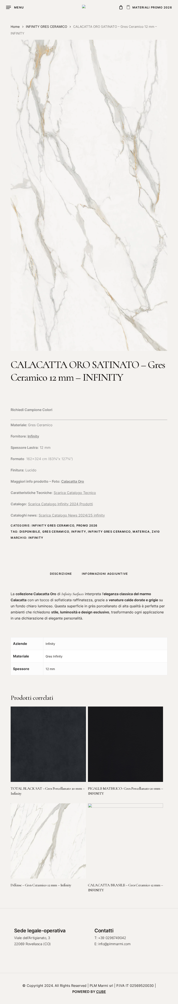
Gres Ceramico (55, 531)
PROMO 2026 (86, 525)
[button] (15, 7)
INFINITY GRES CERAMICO (46, 27)
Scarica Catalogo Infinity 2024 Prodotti (60, 504)
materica (141, 531)
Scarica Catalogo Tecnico (75, 492)
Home (15, 27)
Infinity (33, 436)
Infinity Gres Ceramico (109, 531)
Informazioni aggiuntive (105, 573)
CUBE (101, 991)
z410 (156, 531)
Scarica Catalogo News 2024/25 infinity (72, 515)
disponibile (30, 531)
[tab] (61, 573)
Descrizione (61, 573)
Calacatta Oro (72, 481)
